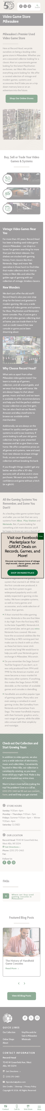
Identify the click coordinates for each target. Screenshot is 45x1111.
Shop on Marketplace (22, 573)
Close (41, 536)
